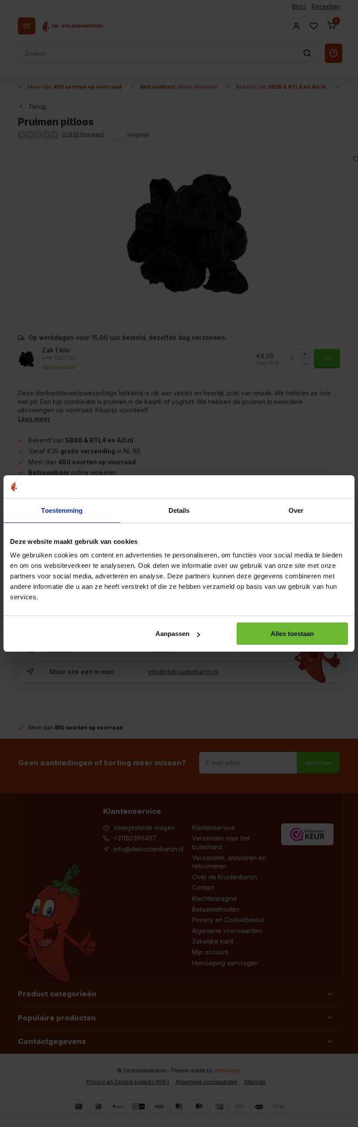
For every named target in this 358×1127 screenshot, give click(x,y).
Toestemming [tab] (62, 510)
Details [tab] (179, 510)
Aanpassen (172, 633)
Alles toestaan (292, 633)
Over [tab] (296, 510)
